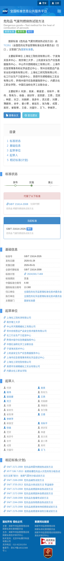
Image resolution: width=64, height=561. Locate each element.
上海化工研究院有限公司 (19, 362)
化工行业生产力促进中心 (19, 335)
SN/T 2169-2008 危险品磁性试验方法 (25, 480)
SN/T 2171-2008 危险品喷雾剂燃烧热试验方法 (30, 467)
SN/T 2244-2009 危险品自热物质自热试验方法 (30, 502)
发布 (15, 182)
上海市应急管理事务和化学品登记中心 (25, 357)
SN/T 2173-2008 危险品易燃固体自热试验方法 (30, 489)
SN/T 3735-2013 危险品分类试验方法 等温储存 (30, 484)
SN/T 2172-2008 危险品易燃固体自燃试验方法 (30, 493)
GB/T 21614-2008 (19, 204)
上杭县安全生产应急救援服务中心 (23, 353)
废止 (50, 182)
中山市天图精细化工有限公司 (21, 326)
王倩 (43, 414)
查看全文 (13, 115)
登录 (43, 3)
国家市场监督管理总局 (45, 526)
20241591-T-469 (35, 274)
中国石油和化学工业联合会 (20, 344)
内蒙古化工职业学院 (17, 371)
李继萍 (10, 419)
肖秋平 (44, 423)
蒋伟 (9, 392)
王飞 (43, 450)
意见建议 (32, 115)
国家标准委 (27, 49)
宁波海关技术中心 (15, 348)
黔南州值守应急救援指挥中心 (21, 340)
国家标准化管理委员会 (45, 529)
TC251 (7, 45)
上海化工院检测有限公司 (19, 317)
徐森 (9, 427)
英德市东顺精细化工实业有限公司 (23, 366)
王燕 (43, 396)
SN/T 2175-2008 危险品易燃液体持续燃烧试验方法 (32, 506)
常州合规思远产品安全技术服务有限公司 (27, 331)
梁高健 (10, 396)
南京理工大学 (13, 322)
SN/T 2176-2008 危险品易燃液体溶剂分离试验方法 (32, 511)
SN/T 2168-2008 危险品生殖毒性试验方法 (27, 498)
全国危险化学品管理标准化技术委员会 (43, 291)
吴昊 (43, 388)
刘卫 (9, 401)
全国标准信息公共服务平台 (28, 11)
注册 (56, 3)
